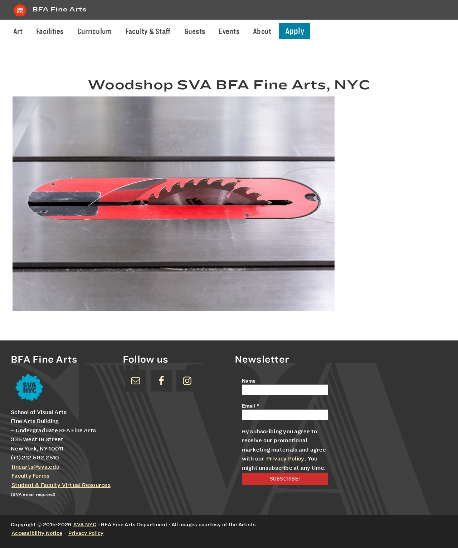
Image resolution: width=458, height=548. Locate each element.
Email (250, 406)
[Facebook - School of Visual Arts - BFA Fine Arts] (161, 381)
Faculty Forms (30, 475)
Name (249, 381)
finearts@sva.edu (35, 466)
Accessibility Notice (36, 533)
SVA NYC (85, 524)
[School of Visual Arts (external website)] (20, 16)
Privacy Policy (285, 458)
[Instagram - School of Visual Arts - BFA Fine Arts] (187, 381)
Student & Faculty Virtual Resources (61, 485)
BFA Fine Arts (59, 9)
